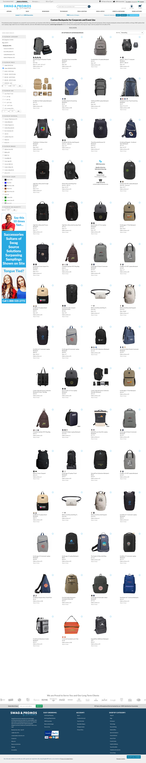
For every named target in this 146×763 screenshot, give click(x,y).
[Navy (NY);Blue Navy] (94, 223)
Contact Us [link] (13, 738)
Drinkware (45, 11)
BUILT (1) (7, 155)
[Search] (89, 6)
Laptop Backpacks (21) (9, 54)
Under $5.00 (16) (9, 65)
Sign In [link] (78, 715)
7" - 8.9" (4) (7, 99)
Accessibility (14, 750)
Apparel (9, 11)
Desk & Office (100, 11)
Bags (27, 11)
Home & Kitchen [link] (113, 735)
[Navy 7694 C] (121, 99)
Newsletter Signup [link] (81, 724)
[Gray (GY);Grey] (65, 264)
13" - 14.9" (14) (8, 105)
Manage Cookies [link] (80, 727)
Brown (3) (9, 188)
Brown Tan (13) (10, 191)
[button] (8, 1)
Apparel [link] (112, 715)
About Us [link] (13, 741)
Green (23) (9, 197)
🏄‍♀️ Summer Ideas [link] (133, 15)
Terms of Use (47, 727)
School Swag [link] (112, 752)
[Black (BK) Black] (121, 57)
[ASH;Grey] (92, 306)
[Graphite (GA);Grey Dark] (92, 264)
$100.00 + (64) (8, 83)
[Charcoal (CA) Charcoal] (123, 57)
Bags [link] (111, 718)
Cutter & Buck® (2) (9, 170)
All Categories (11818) (7, 39)
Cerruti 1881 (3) (9, 164)
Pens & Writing (82, 11)
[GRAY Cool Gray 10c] (40, 57)
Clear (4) (7, 194)
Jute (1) (6, 133)
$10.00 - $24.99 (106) (10, 74)
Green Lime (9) (10, 200)
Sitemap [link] (13, 747)
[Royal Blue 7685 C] (125, 99)
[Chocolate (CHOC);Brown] (63, 264)
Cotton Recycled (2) (9, 128)
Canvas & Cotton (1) (9, 48)
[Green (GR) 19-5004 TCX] (65, 140)
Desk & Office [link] (113, 729)
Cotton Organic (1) (9, 125)
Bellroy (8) (7, 152)
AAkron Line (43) (9, 149)
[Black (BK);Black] (63, 140)
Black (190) (9, 179)
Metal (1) (7, 139)
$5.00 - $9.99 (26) (9, 71)
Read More (73, 27)
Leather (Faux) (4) (9, 136)
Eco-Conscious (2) (9, 131)
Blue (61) (9, 182)
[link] (106, 1)
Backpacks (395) (7, 45)
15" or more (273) (9, 108)
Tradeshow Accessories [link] (115, 749)
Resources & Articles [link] (15, 744)
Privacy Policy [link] (80, 729)
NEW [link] (118, 15)
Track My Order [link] (80, 721)
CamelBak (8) (8, 158)
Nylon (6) (7, 142)
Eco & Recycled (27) (8, 51)
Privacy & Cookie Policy (66, 758)
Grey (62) (9, 203)
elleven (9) (7, 173)
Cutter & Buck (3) (9, 167)
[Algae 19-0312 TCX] (36, 264)
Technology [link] (112, 724)
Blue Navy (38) (10, 185)
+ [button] (2, 36)
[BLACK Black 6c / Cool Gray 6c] (65, 99)
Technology (64, 11)
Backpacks (79, 32)
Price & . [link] (24, 15)
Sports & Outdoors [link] (114, 732)
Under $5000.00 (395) (10, 68)
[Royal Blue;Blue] (63, 99)
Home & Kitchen (137, 11)
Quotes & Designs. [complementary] (73, 15)
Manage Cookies (120, 758)
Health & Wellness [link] (114, 744)
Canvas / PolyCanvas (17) (11, 119)
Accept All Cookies (134, 757)
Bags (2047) (5, 42)
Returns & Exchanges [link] (49, 724)
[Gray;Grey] (34, 57)
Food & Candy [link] (113, 741)
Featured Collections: (121, 15)
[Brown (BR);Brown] (123, 181)
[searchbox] (73, 6)
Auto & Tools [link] (113, 738)
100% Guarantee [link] (48, 721)
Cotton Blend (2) (9, 122)
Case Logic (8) (8, 161)
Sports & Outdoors (119, 11)
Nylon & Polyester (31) (9, 57)
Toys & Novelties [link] (113, 747)
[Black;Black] (38, 57)
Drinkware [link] (112, 721)
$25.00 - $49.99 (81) (10, 77)
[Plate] (36, 57)
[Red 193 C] (123, 99)
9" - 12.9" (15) (8, 102)
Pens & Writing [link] (113, 727)
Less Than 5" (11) (9, 93)
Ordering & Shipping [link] (48, 715)
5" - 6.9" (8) (7, 96)
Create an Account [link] (81, 718)
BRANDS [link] (123, 15)
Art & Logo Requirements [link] (49, 718)
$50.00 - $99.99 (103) (10, 80)
